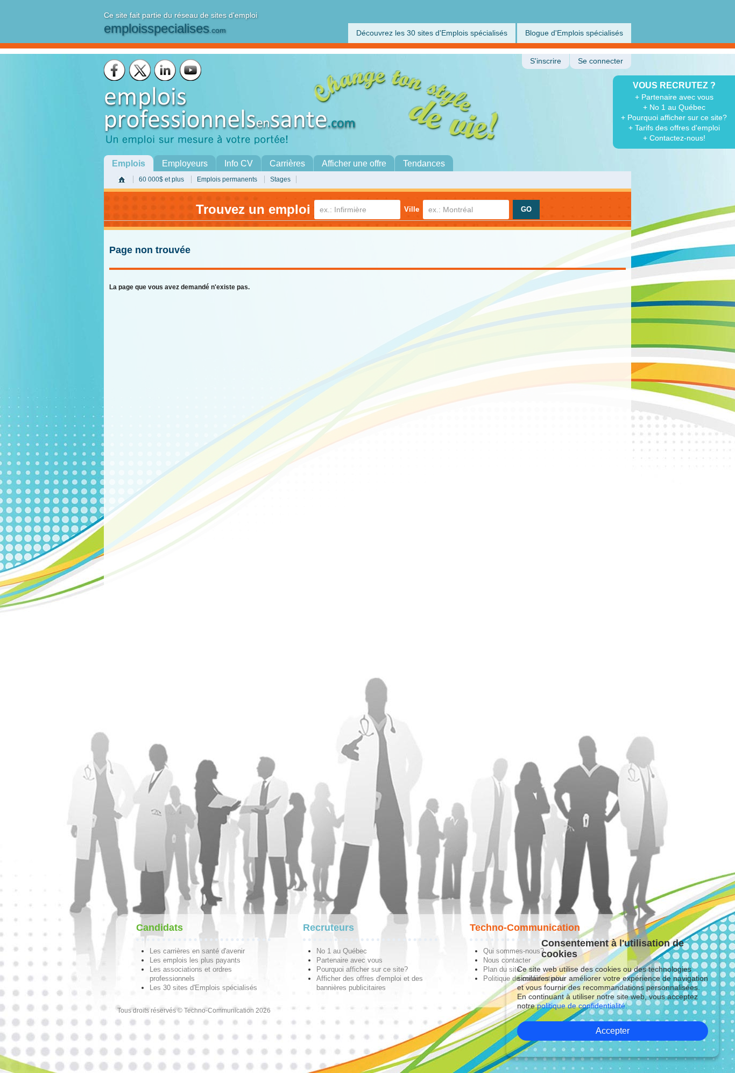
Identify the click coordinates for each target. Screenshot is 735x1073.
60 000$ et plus (161, 179)
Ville (411, 209)
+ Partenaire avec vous (674, 97)
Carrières (287, 163)
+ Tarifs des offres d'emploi (674, 127)
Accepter (613, 1030)
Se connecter (600, 61)
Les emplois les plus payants (195, 960)
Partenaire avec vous (349, 960)
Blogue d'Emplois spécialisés (574, 33)
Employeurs (185, 163)
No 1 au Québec (341, 951)
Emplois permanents (227, 179)
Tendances (424, 163)
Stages (280, 179)
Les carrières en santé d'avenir (197, 951)
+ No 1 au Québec (674, 107)
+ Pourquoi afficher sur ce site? (674, 117)
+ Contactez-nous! (674, 138)
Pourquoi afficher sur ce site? (362, 969)
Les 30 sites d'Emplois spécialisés (203, 988)
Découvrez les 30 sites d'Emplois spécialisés (431, 33)
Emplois (128, 163)
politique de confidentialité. (582, 1005)
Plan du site (501, 969)
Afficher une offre (354, 163)
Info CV (238, 163)
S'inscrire (545, 61)
